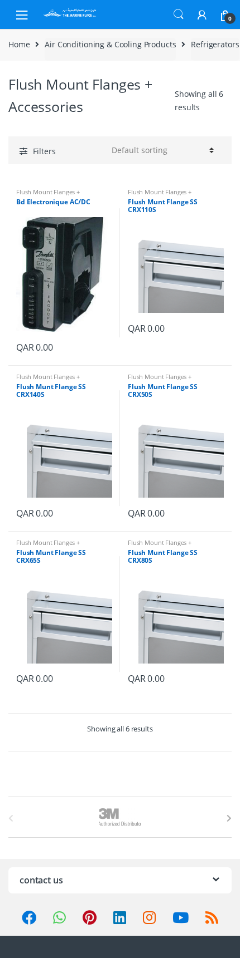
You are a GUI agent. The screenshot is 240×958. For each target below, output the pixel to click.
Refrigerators (215, 44)
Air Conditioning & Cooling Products (110, 44)
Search (178, 14)
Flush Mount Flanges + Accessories (48, 195)
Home (19, 44)
